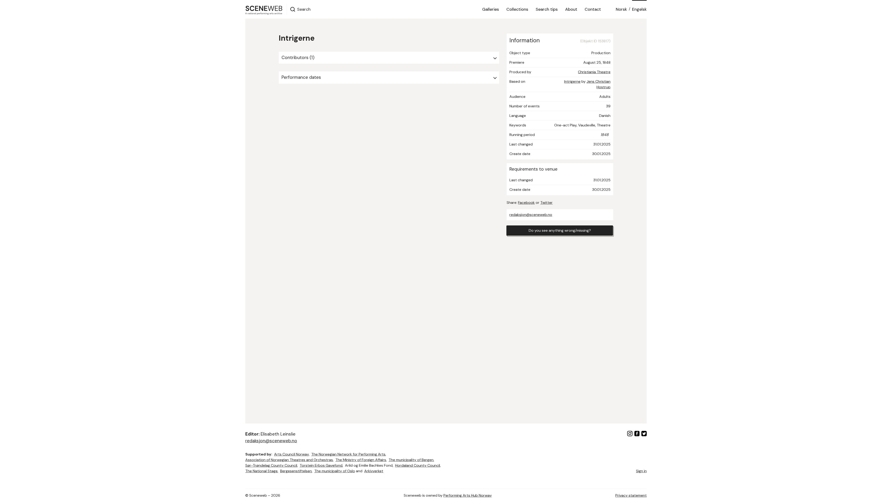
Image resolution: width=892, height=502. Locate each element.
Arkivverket (373, 471)
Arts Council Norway (291, 454)
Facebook (526, 202)
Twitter (546, 202)
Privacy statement (631, 495)
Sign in (641, 471)
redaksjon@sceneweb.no (530, 214)
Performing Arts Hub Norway (467, 495)
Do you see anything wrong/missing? (560, 230)
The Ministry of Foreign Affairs (360, 459)
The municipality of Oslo (334, 471)
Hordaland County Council (417, 465)
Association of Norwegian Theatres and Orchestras (289, 459)
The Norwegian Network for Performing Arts (348, 454)
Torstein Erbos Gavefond (321, 465)
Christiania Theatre (594, 71)
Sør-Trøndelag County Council (271, 465)
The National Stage (261, 471)
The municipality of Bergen (411, 459)
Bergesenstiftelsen (296, 471)
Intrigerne (572, 81)
